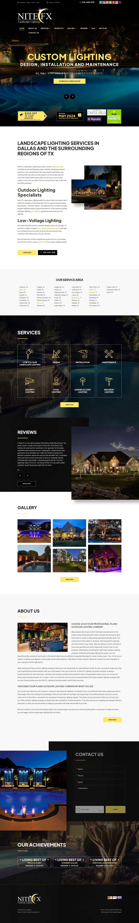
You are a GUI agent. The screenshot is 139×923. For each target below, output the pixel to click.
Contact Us (33, 33)
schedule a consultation (69, 81)
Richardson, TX (94, 295)
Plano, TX (92, 290)
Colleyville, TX (24, 306)
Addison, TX (23, 287)
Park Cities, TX (94, 287)
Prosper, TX (93, 292)
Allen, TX (22, 290)
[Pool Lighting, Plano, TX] (34, 558)
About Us (32, 28)
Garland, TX (41, 306)
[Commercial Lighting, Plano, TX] (69, 560)
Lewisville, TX (76, 287)
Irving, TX (57, 298)
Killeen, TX (58, 303)
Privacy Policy (104, 910)
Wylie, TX (110, 292)
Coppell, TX (41, 287)
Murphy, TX (75, 303)
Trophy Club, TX (112, 287)
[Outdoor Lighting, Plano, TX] (104, 558)
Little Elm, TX (76, 290)
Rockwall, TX (93, 298)
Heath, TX (57, 290)
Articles (103, 28)
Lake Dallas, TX (59, 306)
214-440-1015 (88, 2)
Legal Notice (112, 910)
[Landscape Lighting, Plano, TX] (34, 531)
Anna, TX (22, 292)
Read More (69, 404)
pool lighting (35, 211)
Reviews (84, 28)
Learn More (27, 252)
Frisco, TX (40, 303)
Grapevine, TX (59, 287)
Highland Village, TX (61, 295)
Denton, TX (41, 292)
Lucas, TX (75, 295)
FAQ (93, 28)
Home (21, 28)
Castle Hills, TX (24, 303)
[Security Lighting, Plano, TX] (69, 533)
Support (119, 912)
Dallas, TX (40, 290)
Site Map (119, 910)
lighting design (57, 167)
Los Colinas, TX (77, 292)
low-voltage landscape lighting (49, 228)
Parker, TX (75, 306)
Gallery (71, 28)
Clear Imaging (112, 912)
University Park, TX (113, 290)
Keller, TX (57, 300)
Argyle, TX (23, 295)
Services (45, 28)
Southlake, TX (94, 303)
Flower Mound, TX (43, 300)
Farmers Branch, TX (44, 298)
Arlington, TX (23, 298)
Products (58, 28)
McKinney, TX (76, 298)
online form (42, 242)
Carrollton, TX (24, 300)
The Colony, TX (94, 306)
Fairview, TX (41, 295)
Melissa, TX (76, 300)
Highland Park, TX (60, 292)
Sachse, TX (93, 300)
